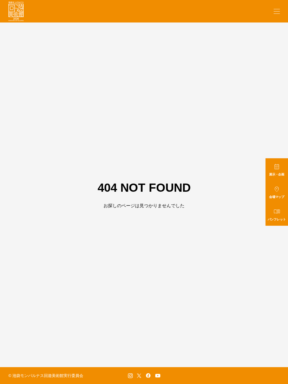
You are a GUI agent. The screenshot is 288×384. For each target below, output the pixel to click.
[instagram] (130, 375)
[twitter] (139, 375)
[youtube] (157, 375)
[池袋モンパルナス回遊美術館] (16, 11)
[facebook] (148, 375)
